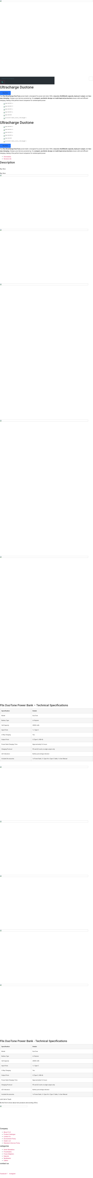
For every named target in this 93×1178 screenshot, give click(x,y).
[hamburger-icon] (91, 78)
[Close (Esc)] (87, 2)
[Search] (2, 82)
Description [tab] (7, 157)
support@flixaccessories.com (8, 1168)
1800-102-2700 (11, 1170)
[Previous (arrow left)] (3, 589)
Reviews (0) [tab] (7, 159)
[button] (1, 589)
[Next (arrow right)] (90, 589)
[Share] (83, 2)
